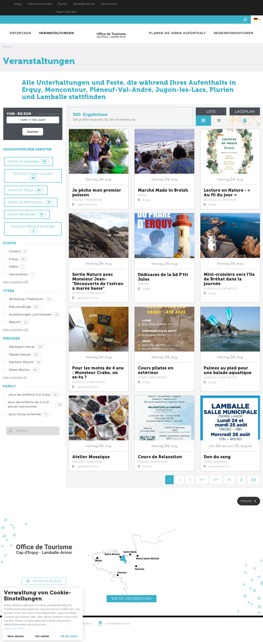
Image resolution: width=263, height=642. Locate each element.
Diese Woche (23, 370)
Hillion (16, 267)
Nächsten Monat (25, 347)
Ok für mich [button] (68, 636)
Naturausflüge (23, 307)
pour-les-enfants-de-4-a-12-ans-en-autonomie (34, 404)
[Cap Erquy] (44, 549)
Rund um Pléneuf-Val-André (33, 228)
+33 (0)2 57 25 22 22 (46, 581)
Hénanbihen (21, 274)
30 (229, 479)
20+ (216, 479)
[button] (20, 33)
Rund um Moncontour (29, 202)
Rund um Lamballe (27, 161)
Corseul (17, 251)
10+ (201, 479)
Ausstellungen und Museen (33, 314)
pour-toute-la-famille (28, 414)
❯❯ (253, 479)
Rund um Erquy (24, 190)
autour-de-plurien (25, 214)
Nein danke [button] (16, 636)
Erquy (17, 259)
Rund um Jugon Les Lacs (32, 176)
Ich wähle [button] (42, 636)
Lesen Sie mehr (14, 628)
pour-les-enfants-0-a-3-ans (33, 394)
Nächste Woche (24, 362)
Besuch (18, 322)
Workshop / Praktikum (30, 299)
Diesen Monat (23, 354)
